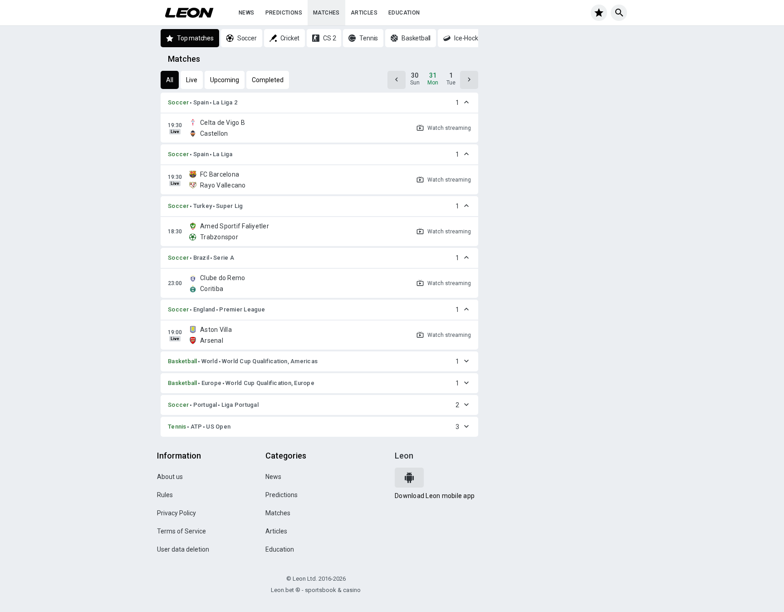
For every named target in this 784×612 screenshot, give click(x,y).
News (247, 13)
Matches (326, 13)
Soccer (178, 102)
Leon (404, 455)
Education (404, 13)
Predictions (283, 13)
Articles (364, 13)
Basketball (182, 361)
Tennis (177, 426)
